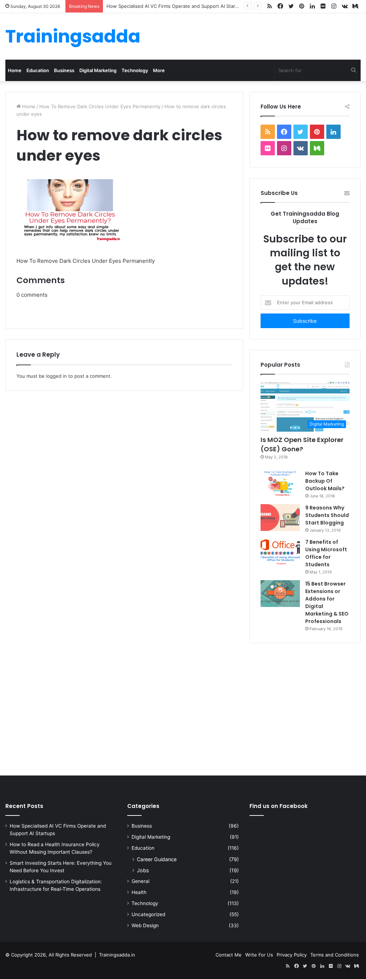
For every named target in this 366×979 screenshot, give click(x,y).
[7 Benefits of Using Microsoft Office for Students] (280, 551)
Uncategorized (148, 914)
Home (14, 70)
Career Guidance (157, 859)
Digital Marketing (98, 70)
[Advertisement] (183, 708)
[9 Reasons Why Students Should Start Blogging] (280, 517)
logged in (56, 376)
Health (139, 892)
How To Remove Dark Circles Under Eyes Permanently (99, 106)
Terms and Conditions (334, 955)
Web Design (145, 925)
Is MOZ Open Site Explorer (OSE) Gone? (302, 444)
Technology (135, 70)
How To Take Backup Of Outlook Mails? (325, 481)
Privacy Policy (292, 955)
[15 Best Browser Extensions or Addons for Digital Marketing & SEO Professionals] (280, 593)
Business (64, 70)
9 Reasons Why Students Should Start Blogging (327, 515)
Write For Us (259, 955)
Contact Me (229, 955)
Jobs (143, 870)
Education (37, 70)
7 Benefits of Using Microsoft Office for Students (326, 553)
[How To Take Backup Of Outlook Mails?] (280, 483)
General (140, 881)
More (159, 70)
